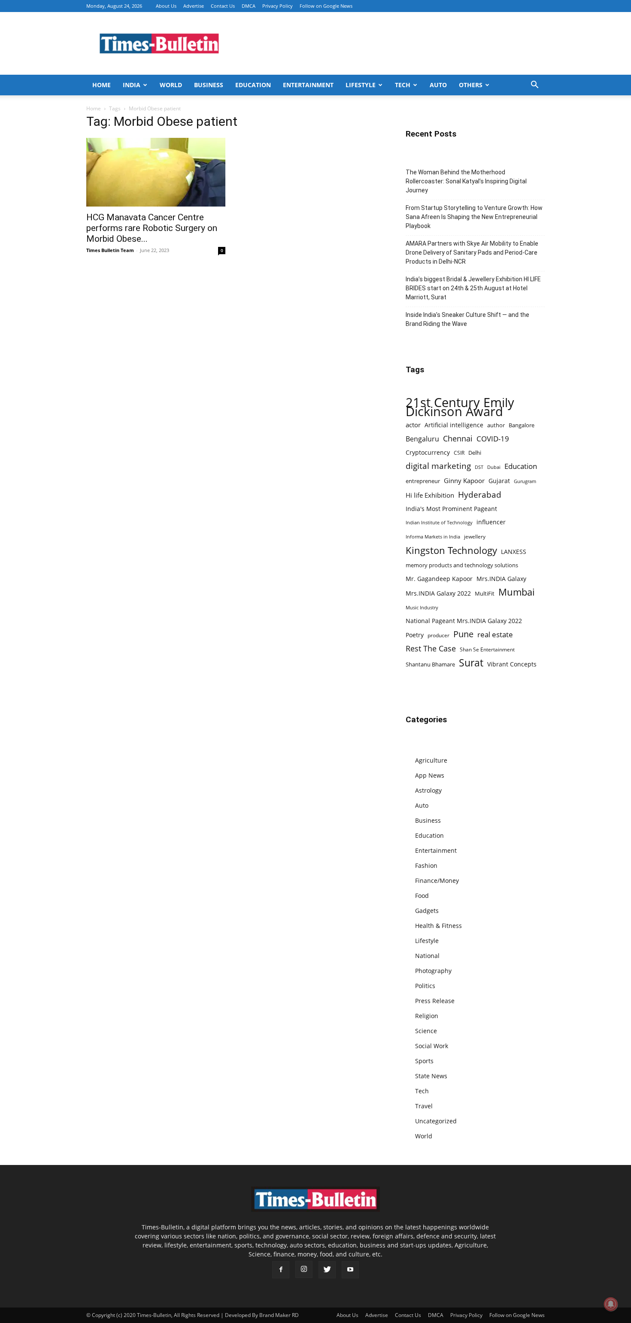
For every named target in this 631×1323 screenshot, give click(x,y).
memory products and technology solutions (462, 565)
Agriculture (431, 760)
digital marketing (438, 466)
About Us (166, 6)
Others (470, 85)
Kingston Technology (451, 550)
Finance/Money (437, 880)
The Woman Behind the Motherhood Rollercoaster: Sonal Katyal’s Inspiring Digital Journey (466, 181)
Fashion (426, 865)
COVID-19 (492, 438)
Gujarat (499, 481)
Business (208, 85)
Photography (433, 971)
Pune (463, 634)
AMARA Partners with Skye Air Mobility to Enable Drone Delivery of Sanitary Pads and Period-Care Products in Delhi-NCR (472, 252)
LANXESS (513, 551)
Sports (424, 1061)
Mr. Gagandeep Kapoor (439, 579)
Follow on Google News (326, 6)
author (496, 425)
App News (429, 775)
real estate (495, 634)
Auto (438, 85)
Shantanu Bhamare (430, 664)
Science (426, 1031)
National (427, 956)
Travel (424, 1106)
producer (438, 635)
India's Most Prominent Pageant (451, 509)
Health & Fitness (438, 926)
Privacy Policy (277, 6)
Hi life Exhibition (430, 495)
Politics (425, 986)
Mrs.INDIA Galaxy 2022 (438, 593)
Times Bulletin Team (110, 250)
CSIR (459, 452)
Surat (471, 662)
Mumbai (516, 591)
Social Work (431, 1046)
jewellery (474, 536)
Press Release (435, 1001)
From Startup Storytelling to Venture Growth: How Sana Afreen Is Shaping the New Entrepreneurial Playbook (474, 216)
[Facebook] (280, 1269)
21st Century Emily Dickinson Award (460, 407)
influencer (491, 522)
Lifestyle (361, 85)
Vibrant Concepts (512, 664)
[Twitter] (327, 1269)
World (171, 85)
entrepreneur (423, 481)
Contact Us (223, 6)
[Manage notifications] (611, 1304)
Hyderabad (479, 494)
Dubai (494, 467)
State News (431, 1076)
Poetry (415, 635)
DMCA (248, 6)
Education (253, 85)
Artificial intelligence (454, 425)
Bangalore (521, 425)
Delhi (474, 452)
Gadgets (427, 910)
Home (101, 85)
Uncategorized (436, 1121)
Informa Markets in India (433, 537)
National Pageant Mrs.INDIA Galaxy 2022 (464, 621)
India (131, 85)
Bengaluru (422, 439)
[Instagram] (303, 1269)
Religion (426, 1016)
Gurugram (525, 481)
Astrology (428, 790)
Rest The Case (431, 648)
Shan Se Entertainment (487, 649)
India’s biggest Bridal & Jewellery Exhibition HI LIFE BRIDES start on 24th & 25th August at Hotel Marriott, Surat (473, 288)
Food (422, 895)
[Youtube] (350, 1269)
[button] (534, 86)
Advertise (193, 6)
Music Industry (422, 607)
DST (479, 467)
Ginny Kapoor (464, 480)
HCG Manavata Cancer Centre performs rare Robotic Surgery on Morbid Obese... (151, 228)
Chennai (458, 438)
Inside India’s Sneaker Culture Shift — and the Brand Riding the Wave (467, 319)
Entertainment (308, 85)
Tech (402, 85)
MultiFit (484, 593)
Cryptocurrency (428, 452)
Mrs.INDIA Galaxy (501, 579)
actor (413, 424)
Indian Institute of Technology (439, 523)
